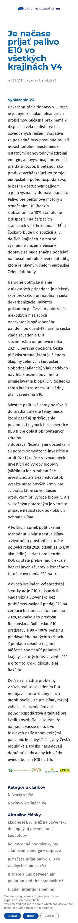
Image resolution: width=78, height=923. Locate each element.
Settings (49, 916)
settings (47, 908)
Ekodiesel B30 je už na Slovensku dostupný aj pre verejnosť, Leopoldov (37, 829)
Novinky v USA (20, 794)
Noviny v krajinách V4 (41, 80)
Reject (30, 916)
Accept (12, 916)
